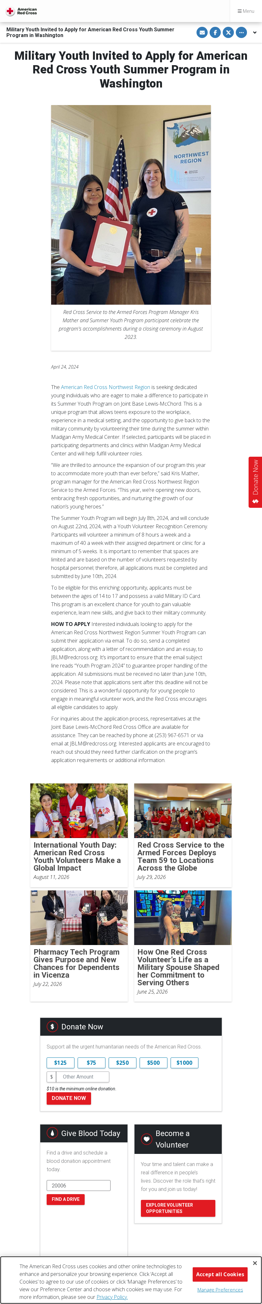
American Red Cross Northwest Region (105, 387)
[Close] (255, 1263)
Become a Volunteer (173, 1139)
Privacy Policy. (112, 1296)
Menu (248, 11)
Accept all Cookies (220, 1274)
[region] (131, 1280)
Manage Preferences (220, 1289)
